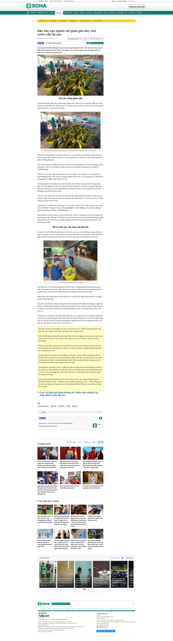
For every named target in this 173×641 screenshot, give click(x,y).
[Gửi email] (87, 43)
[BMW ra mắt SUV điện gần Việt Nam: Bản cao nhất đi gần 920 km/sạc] (119, 574)
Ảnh (127, 608)
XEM (100, 442)
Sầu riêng (53, 406)
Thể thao (89, 12)
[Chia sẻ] (40, 43)
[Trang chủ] (36, 6)
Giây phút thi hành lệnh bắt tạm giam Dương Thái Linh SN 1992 (83, 581)
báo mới (44, 423)
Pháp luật (112, 12)
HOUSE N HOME (43, 1)
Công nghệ (132, 12)
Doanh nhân (62, 21)
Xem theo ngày (71, 442)
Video (122, 608)
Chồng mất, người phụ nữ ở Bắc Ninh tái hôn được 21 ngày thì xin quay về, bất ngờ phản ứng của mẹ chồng (61, 520)
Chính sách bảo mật (102, 627)
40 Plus (76, 12)
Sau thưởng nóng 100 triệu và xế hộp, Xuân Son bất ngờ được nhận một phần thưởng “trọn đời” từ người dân (93, 464)
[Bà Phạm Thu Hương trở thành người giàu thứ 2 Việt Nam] (93, 477)
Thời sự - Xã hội (52, 608)
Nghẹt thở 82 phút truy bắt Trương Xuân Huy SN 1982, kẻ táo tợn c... (65, 581)
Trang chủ (43, 608)
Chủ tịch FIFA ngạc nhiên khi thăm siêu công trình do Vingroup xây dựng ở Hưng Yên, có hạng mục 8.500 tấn (46, 464)
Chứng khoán (43, 21)
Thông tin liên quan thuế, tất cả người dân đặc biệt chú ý (95, 518)
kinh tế (68, 406)
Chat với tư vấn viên (107, 631)
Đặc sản (75, 406)
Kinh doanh (59, 12)
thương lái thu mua (43, 406)
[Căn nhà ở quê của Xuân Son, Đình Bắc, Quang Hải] (70, 477)
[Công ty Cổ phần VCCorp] (62, 615)
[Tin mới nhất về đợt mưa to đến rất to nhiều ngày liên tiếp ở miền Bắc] (45, 534)
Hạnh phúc (40, 12)
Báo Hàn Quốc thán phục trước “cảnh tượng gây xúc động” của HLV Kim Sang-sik (44, 519)
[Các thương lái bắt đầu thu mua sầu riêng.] (70, 260)
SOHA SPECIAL (69, 1)
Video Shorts (44, 558)
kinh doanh (61, 406)
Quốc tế (82, 12)
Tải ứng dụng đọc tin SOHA (61, 603)
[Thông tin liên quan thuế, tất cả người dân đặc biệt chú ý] (95, 509)
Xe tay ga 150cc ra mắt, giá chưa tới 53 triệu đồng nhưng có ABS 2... (101, 581)
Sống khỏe (120, 12)
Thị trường (53, 21)
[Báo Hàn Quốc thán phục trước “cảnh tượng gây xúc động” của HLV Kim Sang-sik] (45, 509)
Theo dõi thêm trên (115, 558)
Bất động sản (68, 12)
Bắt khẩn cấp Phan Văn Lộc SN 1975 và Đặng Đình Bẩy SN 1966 (47, 581)
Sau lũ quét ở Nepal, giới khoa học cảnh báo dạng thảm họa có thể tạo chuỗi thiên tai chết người (95, 544)
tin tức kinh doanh (55, 423)
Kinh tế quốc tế (97, 21)
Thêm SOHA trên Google (54, 43)
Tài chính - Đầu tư (85, 21)
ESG (46, 12)
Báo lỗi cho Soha (98, 43)
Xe (126, 12)
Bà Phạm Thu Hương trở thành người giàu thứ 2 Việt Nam (93, 487)
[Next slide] (131, 575)
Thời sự (52, 12)
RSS (131, 608)
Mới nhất (32, 12)
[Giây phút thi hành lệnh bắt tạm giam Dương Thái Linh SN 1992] (83, 574)
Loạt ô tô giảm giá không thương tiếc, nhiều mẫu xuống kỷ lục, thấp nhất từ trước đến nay (69, 393)
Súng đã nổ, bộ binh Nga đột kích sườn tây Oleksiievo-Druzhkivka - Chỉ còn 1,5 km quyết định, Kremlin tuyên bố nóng (78, 521)
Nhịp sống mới (98, 12)
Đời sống (139, 12)
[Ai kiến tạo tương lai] (136, 6)
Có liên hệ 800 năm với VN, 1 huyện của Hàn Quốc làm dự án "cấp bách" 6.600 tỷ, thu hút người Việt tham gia (61, 544)
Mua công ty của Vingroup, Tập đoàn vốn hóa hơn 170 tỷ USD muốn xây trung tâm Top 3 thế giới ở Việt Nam (70, 464)
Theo (70, 412)
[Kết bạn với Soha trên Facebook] (95, 425)
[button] (84, 589)
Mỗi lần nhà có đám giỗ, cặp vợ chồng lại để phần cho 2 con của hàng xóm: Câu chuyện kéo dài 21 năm (79, 544)
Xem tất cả (129, 558)
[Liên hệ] (100, 418)
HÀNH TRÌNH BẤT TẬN (56, 1)
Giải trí (105, 12)
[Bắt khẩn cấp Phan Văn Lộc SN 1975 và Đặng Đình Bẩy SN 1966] (47, 574)
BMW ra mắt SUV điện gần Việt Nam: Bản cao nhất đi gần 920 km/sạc (119, 581)
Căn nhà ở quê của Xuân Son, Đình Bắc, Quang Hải (69, 487)
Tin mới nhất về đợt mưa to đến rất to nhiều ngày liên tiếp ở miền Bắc (44, 543)
